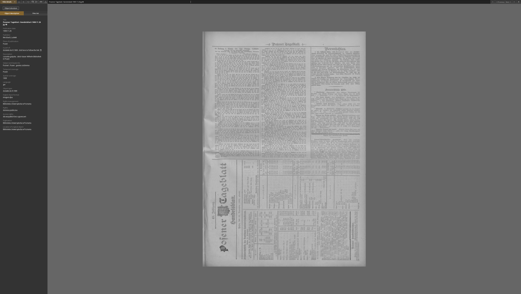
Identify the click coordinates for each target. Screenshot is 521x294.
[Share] (23, 2)
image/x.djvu (8, 97)
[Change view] (32, 2)
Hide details (7, 2)
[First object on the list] (492, 2)
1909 (5, 78)
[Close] (519, 2)
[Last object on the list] (514, 2)
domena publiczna (10, 110)
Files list (36, 13)
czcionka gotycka (9, 56)
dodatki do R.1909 (10, 91)
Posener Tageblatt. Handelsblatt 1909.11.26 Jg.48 (22, 23)
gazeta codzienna (22, 65)
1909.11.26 (7, 31)
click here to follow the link (29, 50)
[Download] (19, 2)
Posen (5, 44)
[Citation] (41, 2)
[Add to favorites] (28, 2)
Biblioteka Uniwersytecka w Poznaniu (17, 104)
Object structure (11, 8)
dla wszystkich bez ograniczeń (14, 116)
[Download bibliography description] (36, 2)
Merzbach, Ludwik (10, 37)
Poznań (6, 65)
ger (4, 84)
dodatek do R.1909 (10, 50)
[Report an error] (45, 2)
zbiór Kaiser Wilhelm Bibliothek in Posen (22, 57)
